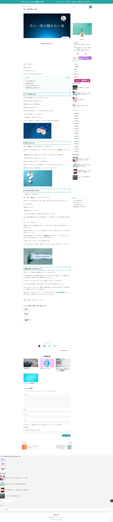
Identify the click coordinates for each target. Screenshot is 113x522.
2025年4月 (76, 128)
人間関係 (79, 1)
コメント (26, 394)
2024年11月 (76, 141)
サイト (25, 419)
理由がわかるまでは (30, 83)
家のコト (84, 1)
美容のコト (89, 1)
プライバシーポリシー (59, 517)
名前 (25, 409)
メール (26, 414)
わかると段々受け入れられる (32, 85)
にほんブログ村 (27, 310)
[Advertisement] (47, 54)
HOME (58, 1)
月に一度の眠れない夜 (30, 81)
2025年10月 (76, 113)
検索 (90, 7)
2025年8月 (76, 118)
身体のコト (68, 1)
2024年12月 (76, 138)
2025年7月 (76, 121)
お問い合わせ (52, 517)
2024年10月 (76, 143)
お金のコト (74, 1)
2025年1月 (76, 136)
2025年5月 (76, 126)
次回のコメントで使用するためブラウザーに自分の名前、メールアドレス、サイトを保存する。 (44, 424)
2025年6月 (76, 123)
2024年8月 (76, 148)
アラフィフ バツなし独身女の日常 (32, 2)
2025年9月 (76, 115)
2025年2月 (76, 133)
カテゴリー (2, 505)
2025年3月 (76, 131)
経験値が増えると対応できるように (33, 87)
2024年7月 (76, 151)
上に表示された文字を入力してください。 (32, 430)
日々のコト (63, 1)
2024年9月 (76, 146)
